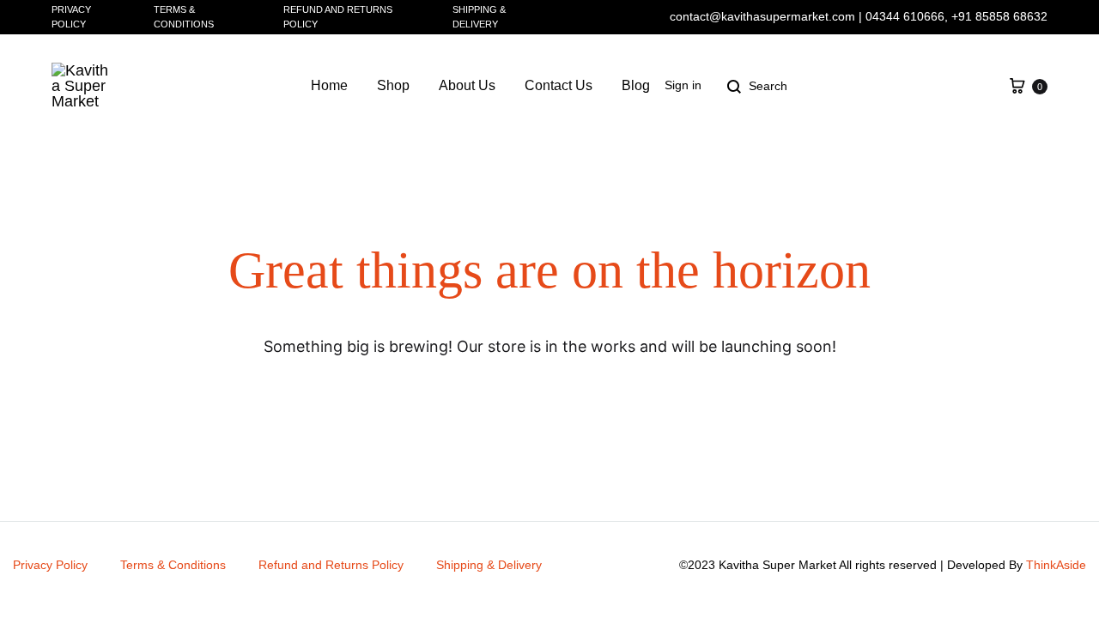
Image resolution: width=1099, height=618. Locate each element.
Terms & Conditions (184, 16)
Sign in (683, 85)
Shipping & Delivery (479, 16)
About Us (467, 85)
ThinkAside (1056, 565)
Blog (636, 85)
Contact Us (558, 85)
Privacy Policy (71, 16)
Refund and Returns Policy (337, 16)
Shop (393, 85)
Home (329, 85)
